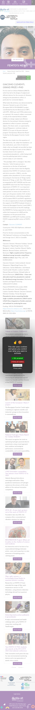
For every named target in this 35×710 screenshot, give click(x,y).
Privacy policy (17, 368)
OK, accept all (18, 358)
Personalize (17, 365)
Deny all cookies (18, 362)
